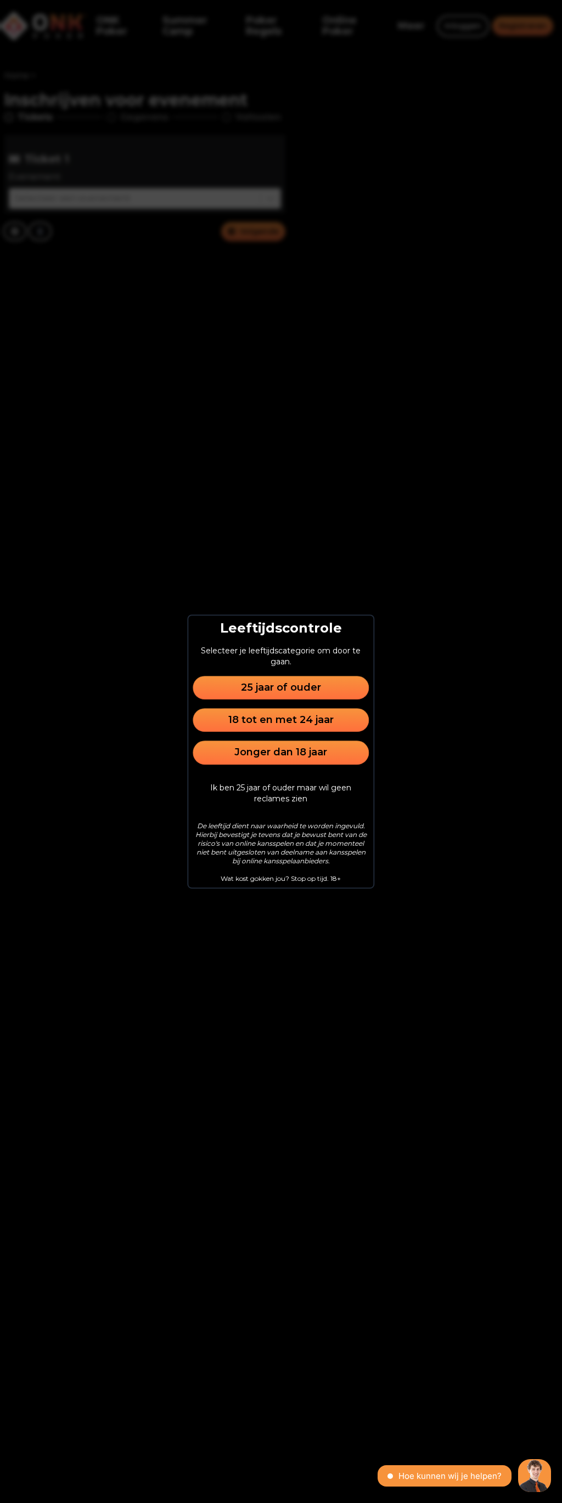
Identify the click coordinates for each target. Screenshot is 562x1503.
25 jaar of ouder (281, 687)
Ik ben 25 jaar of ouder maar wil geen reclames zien (280, 793)
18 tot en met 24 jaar (281, 720)
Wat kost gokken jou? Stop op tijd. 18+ (281, 878)
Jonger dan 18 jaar (280, 753)
